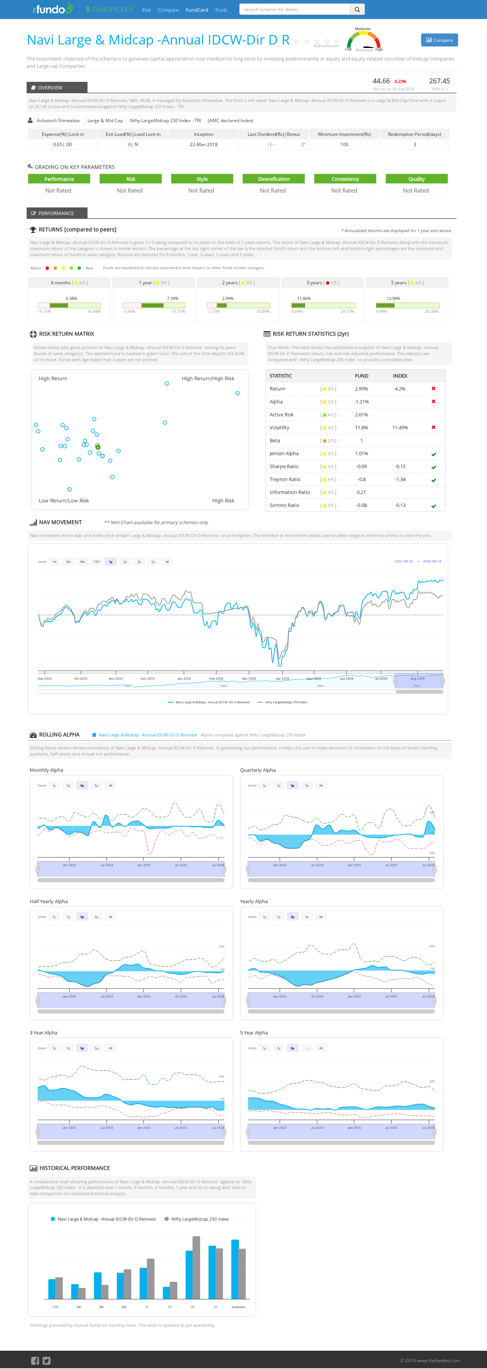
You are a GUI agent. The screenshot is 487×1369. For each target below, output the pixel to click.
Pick (146, 9)
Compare (168, 9)
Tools (221, 9)
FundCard (197, 9)
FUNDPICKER (111, 9)
